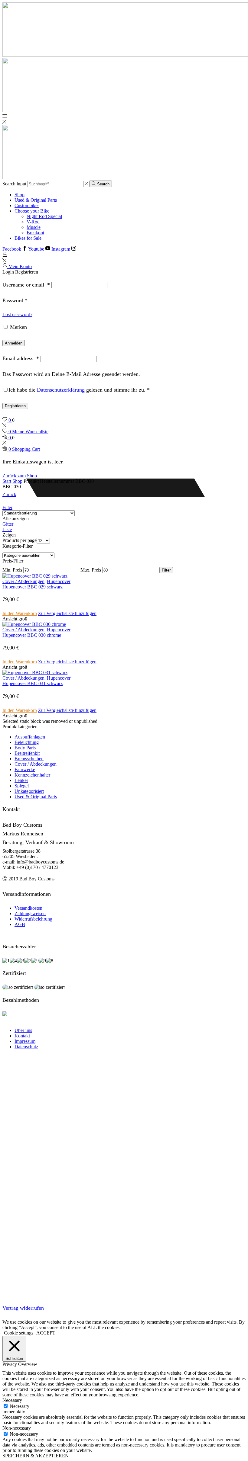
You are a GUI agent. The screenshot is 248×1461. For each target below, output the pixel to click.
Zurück (9, 494)
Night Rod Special (44, 216)
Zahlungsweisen (30, 913)
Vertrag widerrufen (23, 1308)
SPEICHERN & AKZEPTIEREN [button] (35, 1455)
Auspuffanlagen (30, 736)
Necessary (19, 1406)
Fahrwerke (25, 769)
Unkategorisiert (29, 791)
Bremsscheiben (29, 758)
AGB (20, 924)
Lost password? (17, 314)
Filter (7, 507)
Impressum (25, 1041)
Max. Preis (90, 569)
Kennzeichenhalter (32, 774)
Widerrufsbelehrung (33, 918)
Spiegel (22, 785)
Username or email (26, 285)
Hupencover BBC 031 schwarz (32, 683)
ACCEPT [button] (45, 1332)
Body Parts (25, 747)
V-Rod (33, 221)
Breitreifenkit (27, 753)
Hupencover (58, 581)
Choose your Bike (32, 210)
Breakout (35, 232)
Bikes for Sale (28, 238)
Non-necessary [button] (16, 1428)
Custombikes (27, 205)
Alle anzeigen (15, 518)
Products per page (19, 540)
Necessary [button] (12, 1400)
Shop (19, 194)
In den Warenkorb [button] (19, 613)
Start (6, 481)
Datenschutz (26, 1046)
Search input (14, 183)
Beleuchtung (27, 742)
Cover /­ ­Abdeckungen (23, 581)
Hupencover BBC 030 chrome (31, 635)
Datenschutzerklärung (61, 390)
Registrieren (15, 406)
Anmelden (13, 343)
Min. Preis (12, 569)
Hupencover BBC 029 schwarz (32, 586)
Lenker (21, 780)
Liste (7, 529)
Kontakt (22, 1035)
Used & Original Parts (36, 200)
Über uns (23, 1030)
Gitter (7, 524)
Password (15, 300)
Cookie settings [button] (18, 1332)
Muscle (34, 227)
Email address (20, 358)
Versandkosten (28, 908)
